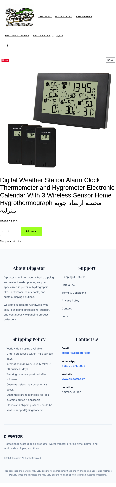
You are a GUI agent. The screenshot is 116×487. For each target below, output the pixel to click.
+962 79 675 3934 (73, 365)
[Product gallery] (58, 115)
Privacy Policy (70, 300)
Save (6, 60)
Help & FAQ (69, 284)
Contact (67, 308)
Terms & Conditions (74, 292)
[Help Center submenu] (51, 36)
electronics (15, 241)
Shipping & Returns (73, 277)
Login (65, 316)
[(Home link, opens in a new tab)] (19, 16)
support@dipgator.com (76, 352)
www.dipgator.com (73, 378)
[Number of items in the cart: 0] (8, 45)
